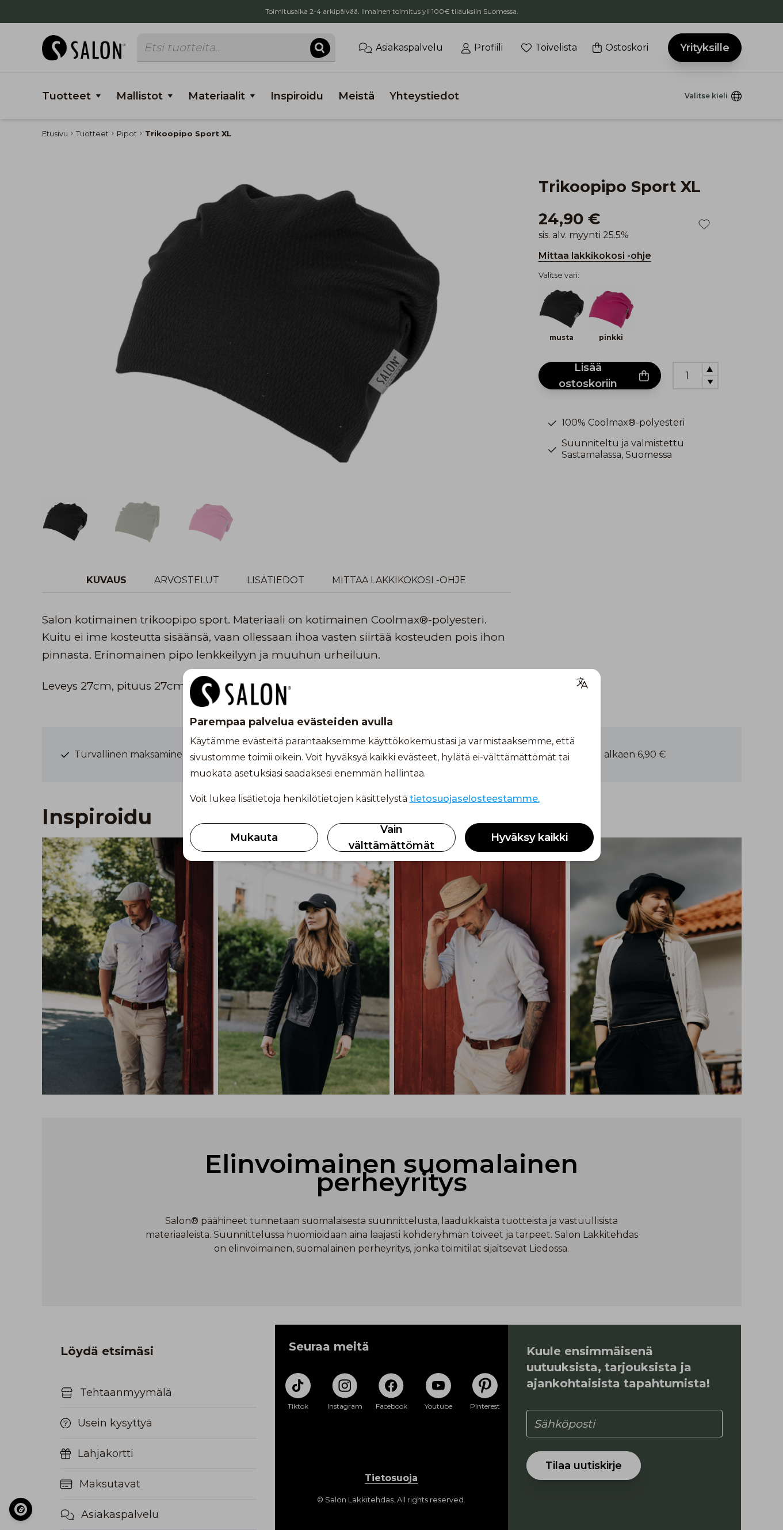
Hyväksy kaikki (529, 837)
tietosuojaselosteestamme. (475, 798)
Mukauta (254, 837)
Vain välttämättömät (391, 837)
